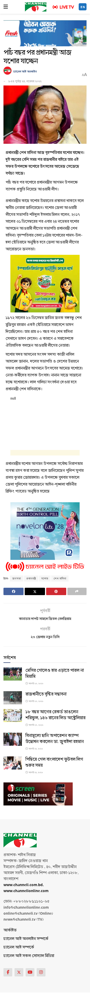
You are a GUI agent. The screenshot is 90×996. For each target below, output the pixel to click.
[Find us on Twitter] (19, 972)
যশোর (44, 578)
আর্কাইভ (10, 930)
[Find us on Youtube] (30, 972)
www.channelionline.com (26, 891)
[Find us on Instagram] (41, 972)
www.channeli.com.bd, (23, 885)
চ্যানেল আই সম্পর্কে (18, 947)
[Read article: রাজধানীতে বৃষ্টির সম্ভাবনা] (12, 697)
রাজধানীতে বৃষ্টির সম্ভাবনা (45, 694)
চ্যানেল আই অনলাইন (25, 71)
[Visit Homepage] (35, 7)
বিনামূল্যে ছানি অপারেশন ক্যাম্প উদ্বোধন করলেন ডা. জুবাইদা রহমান (54, 738)
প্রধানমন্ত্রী (31, 578)
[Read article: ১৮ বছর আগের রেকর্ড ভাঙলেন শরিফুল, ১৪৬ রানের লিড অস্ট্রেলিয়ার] (12, 715)
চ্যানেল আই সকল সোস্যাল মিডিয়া (28, 956)
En (83, 7)
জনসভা (16, 578)
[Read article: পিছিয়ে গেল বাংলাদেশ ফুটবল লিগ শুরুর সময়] (12, 763)
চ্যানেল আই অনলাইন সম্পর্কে (25, 939)
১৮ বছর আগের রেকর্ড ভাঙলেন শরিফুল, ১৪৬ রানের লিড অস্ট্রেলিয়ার (55, 714)
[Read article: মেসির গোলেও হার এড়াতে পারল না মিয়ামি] (12, 674)
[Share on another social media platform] (77, 591)
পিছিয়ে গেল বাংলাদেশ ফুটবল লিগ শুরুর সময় (54, 762)
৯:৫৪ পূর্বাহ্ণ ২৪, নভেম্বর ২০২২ (25, 81)
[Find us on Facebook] (7, 972)
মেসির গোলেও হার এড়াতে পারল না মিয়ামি (54, 673)
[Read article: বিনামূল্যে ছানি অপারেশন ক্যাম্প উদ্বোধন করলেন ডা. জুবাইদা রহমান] (12, 739)
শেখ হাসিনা (60, 578)
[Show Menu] (5, 7)
